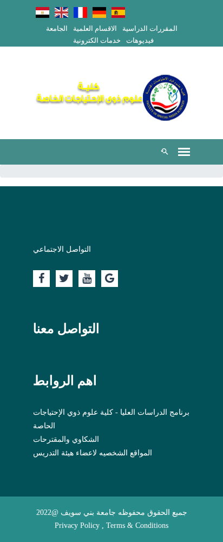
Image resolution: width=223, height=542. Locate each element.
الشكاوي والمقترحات (66, 439)
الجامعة (57, 28)
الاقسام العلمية (95, 28)
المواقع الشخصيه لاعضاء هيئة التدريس (92, 453)
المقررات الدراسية (150, 28)
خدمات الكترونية (97, 40)
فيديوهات (140, 40)
